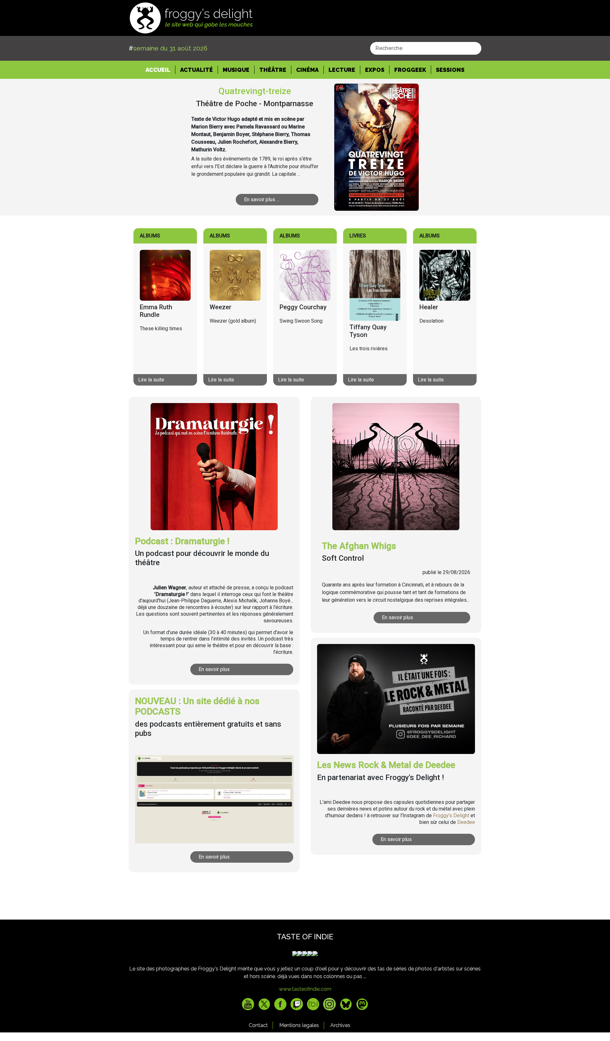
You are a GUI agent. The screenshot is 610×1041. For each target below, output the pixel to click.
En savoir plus (214, 669)
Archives (340, 1025)
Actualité (196, 69)
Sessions (450, 69)
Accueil (160, 69)
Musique (236, 69)
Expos (374, 69)
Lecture (342, 69)
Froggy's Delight (451, 815)
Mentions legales (299, 1025)
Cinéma (307, 69)
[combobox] (426, 48)
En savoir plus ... (261, 199)
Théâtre (272, 69)
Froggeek (410, 69)
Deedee (466, 822)
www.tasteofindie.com (305, 989)
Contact (258, 1025)
